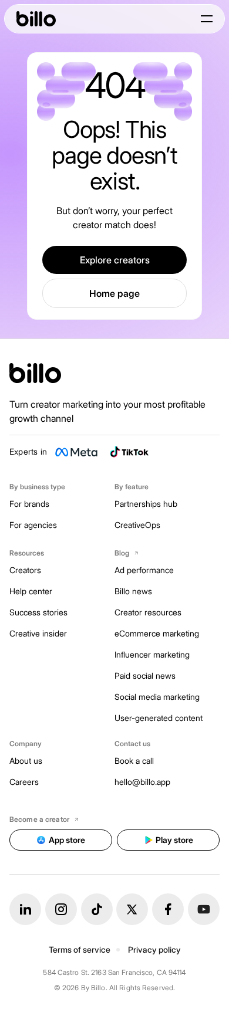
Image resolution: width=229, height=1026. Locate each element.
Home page (114, 293)
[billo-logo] (36, 18)
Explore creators (115, 260)
